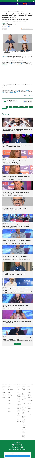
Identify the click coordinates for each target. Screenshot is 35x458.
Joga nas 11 (21, 11)
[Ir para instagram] (17, 445)
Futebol (6, 11)
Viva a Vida (9, 411)
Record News (29, 405)
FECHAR (17, 456)
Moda (9, 400)
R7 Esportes (3, 11)
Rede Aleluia (29, 406)
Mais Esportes (4, 395)
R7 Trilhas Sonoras (30, 395)
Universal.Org (29, 414)
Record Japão (29, 403)
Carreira (29, 387)
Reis (22, 433)
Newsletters (29, 392)
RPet (8, 406)
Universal (29, 413)
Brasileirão (3, 387)
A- (5, 28)
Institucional (31, 384)
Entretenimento (12, 384)
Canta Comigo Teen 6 (24, 410)
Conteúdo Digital (17, 11)
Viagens (9, 408)
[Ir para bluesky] (13, 445)
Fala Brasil (23, 424)
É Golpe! (18, 401)
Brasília (18, 389)
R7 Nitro (9, 403)
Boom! (23, 405)
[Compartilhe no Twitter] (2, 26)
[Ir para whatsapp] (20, 447)
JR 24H (18, 384)
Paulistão (3, 397)
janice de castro (4, 108)
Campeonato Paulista (11, 11)
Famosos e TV (10, 395)
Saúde (18, 417)
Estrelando (9, 394)
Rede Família (29, 408)
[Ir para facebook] (15, 445)
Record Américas (30, 398)
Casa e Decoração (10, 389)
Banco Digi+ (29, 386)
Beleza (9, 386)
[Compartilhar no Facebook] (26, 95)
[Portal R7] (17, 1)
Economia (18, 398)
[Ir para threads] (22, 445)
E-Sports (3, 389)
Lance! (3, 394)
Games (9, 398)
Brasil (18, 387)
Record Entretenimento (31, 400)
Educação (18, 399)
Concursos (18, 394)
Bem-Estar (9, 387)
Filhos (9, 397)
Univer (28, 411)
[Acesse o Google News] (8, 26)
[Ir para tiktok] (15, 447)
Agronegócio (19, 386)
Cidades (18, 392)
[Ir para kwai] (20, 445)
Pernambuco (19, 411)
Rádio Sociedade (30, 397)
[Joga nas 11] (17, 3)
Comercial (29, 389)
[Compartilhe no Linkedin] (5, 26)
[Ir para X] (17, 447)
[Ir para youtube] (22, 447)
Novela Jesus (24, 429)
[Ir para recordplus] (13, 447)
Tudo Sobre (19, 421)
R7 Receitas (9, 405)
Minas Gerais (19, 408)
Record (24, 384)
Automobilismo (4, 386)
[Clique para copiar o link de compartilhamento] (10, 26)
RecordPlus (29, 394)
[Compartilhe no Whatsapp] (7, 26)
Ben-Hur (23, 403)
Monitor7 (18, 410)
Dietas (9, 392)
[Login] (33, 1)
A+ (4, 28)
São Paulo (18, 415)
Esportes (4, 384)
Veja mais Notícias (17, 343)
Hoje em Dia (24, 425)
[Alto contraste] (2, 29)
